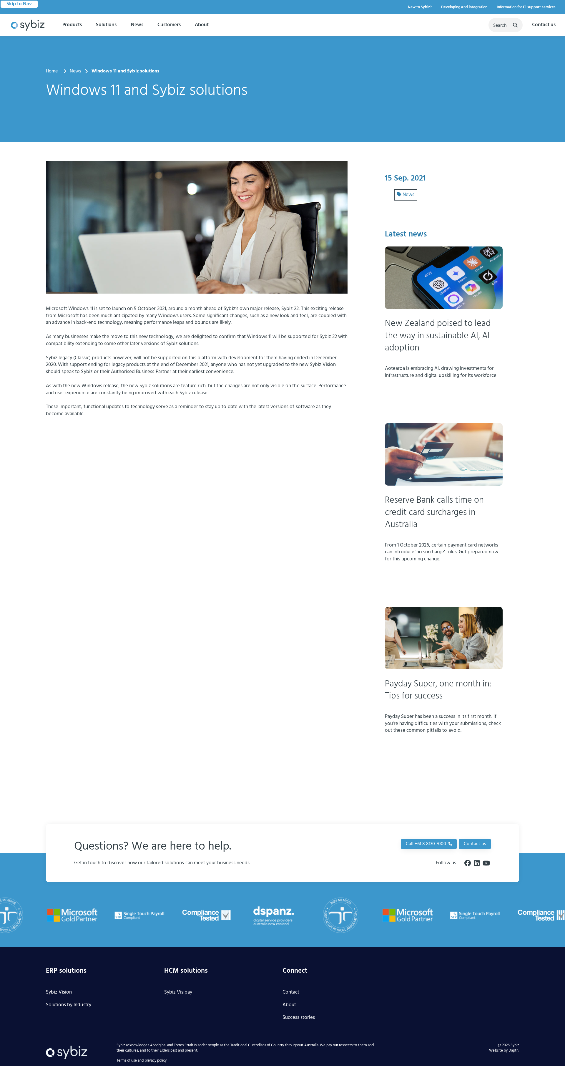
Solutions (106, 25)
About (202, 25)
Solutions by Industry (68, 1005)
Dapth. (513, 1051)
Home (52, 71)
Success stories (298, 1018)
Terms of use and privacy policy (142, 1061)
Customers (169, 25)
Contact (290, 992)
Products (72, 25)
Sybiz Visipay (178, 992)
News (137, 25)
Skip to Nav (19, 4)
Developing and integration (464, 7)
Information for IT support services (526, 7)
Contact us (544, 25)
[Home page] (27, 25)
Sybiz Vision (59, 992)
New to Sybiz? (420, 7)
